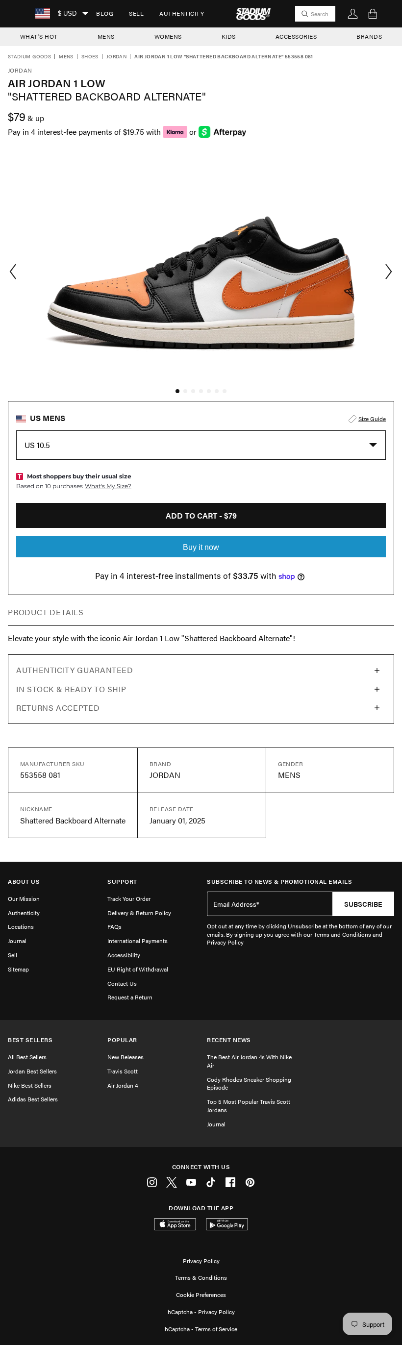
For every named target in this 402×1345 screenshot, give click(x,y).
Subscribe (363, 904)
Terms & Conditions (201, 1277)
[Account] (353, 14)
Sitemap (18, 969)
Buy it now (201, 547)
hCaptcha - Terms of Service (201, 1328)
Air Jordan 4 (122, 1085)
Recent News (229, 1040)
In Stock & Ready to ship (71, 689)
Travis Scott (122, 1071)
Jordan (116, 57)
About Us (24, 881)
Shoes (90, 57)
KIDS (229, 36)
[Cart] (372, 14)
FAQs (114, 926)
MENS (106, 36)
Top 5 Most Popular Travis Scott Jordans (248, 1105)
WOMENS (168, 36)
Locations (21, 926)
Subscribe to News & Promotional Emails (279, 881)
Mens (66, 57)
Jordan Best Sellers (32, 1071)
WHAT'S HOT (39, 36)
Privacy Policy (201, 1260)
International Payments (137, 940)
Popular (122, 1040)
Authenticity (181, 13)
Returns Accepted (58, 707)
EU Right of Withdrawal (137, 969)
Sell (136, 13)
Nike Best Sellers (29, 1085)
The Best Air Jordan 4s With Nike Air (249, 1061)
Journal (17, 940)
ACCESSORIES (296, 36)
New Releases (125, 1056)
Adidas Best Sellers (33, 1099)
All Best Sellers (27, 1056)
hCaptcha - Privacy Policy (201, 1311)
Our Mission (24, 898)
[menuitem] (104, 13)
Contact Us (122, 983)
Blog (104, 13)
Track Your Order (129, 898)
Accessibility (123, 954)
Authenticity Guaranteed (74, 669)
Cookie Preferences (201, 1294)
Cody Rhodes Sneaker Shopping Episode (249, 1083)
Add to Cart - (201, 515)
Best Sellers (30, 1040)
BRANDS (369, 36)
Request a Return (129, 997)
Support (122, 881)
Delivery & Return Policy (139, 912)
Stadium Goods (29, 57)
